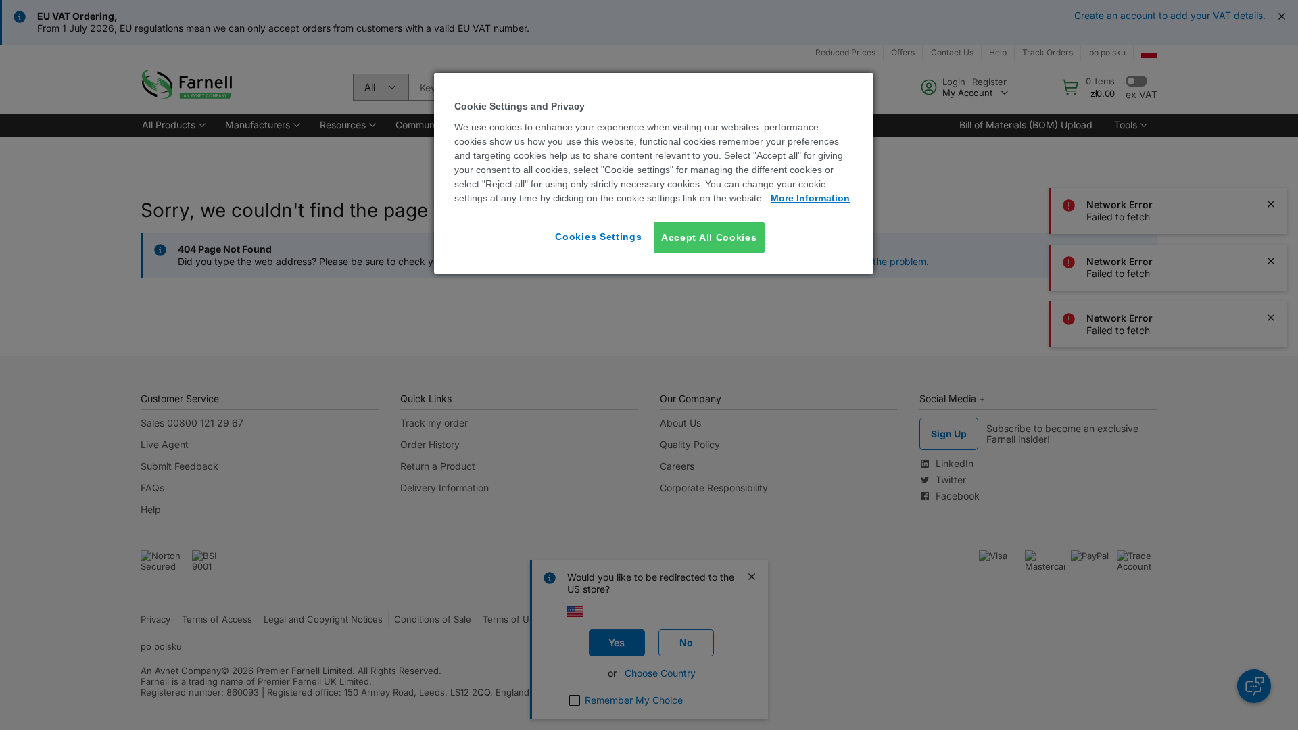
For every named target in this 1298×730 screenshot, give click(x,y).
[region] (653, 173)
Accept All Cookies (709, 237)
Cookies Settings (598, 236)
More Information (810, 198)
